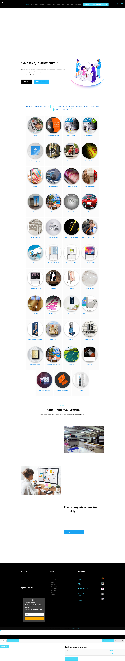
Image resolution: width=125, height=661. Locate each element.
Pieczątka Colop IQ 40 (89, 262)
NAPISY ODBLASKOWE (71, 237)
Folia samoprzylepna (71, 186)
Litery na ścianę (71, 211)
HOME (27, 4)
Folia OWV (35, 186)
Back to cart (4, 646)
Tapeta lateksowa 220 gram (53, 364)
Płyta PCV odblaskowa (53, 313)
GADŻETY (42, 4)
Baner (35, 135)
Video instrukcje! (42, 81)
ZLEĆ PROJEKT (61, 4)
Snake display (71, 339)
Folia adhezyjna (53, 161)
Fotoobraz (35, 211)
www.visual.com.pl (74, 628)
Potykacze (71, 288)
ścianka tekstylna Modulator (35, 339)
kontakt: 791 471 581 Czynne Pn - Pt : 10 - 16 (96, 4)
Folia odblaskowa (89, 161)
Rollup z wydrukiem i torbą (89, 313)
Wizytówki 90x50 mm (62, 390)
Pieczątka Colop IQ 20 (53, 262)
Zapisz (34, 619)
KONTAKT (70, 4)
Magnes (90, 211)
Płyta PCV (35, 313)
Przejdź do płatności (71, 658)
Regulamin (53, 577)
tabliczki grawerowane (35, 364)
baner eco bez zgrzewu (53, 135)
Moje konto (78, 4)
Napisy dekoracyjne (53, 237)
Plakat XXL (53, 288)
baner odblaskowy (71, 135)
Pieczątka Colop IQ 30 (71, 262)
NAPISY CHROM (35, 237)
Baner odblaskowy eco (89, 135)
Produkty (27, 81)
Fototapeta (53, 211)
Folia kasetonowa (71, 161)
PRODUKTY (34, 4)
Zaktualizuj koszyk (108, 640)
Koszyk (52, 592)
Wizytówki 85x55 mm (44, 390)
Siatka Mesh (53, 339)
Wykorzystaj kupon (13, 640)
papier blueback (35, 262)
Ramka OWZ (71, 313)
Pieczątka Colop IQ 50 (35, 288)
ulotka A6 (89, 364)
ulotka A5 (71, 364)
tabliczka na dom (89, 339)
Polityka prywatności (55, 579)
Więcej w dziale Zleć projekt (74, 532)
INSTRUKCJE (51, 4)
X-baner (81, 390)
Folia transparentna (90, 186)
